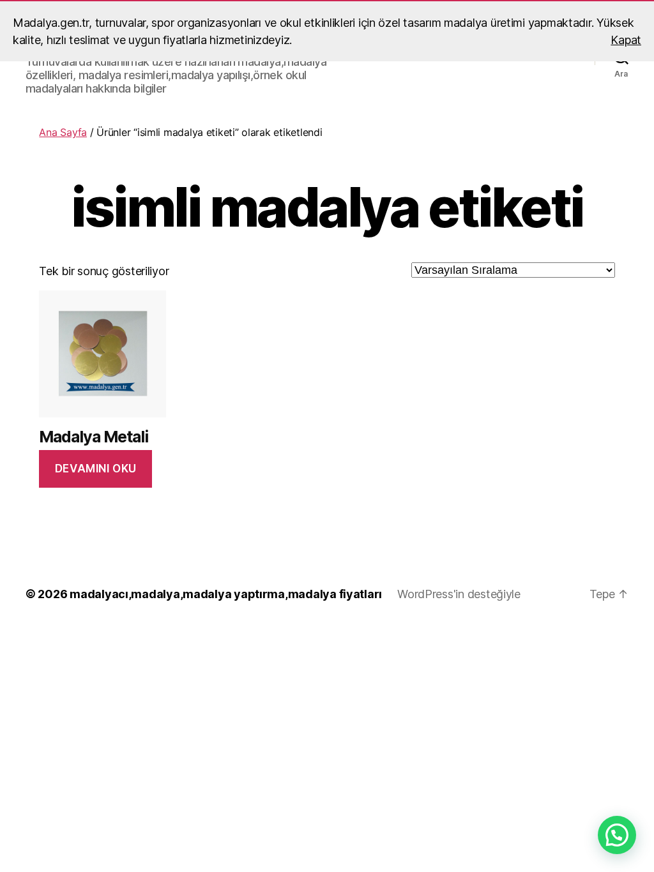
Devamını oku (96, 468)
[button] (617, 835)
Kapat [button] (626, 40)
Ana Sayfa (63, 132)
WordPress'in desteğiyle (459, 594)
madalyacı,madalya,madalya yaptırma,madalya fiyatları (226, 594)
